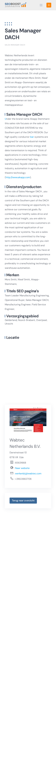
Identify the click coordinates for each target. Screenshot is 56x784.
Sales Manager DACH (15, 45)
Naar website (22, 468)
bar (32, 136)
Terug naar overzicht (23, 500)
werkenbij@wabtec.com (28, 473)
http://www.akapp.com (18, 177)
